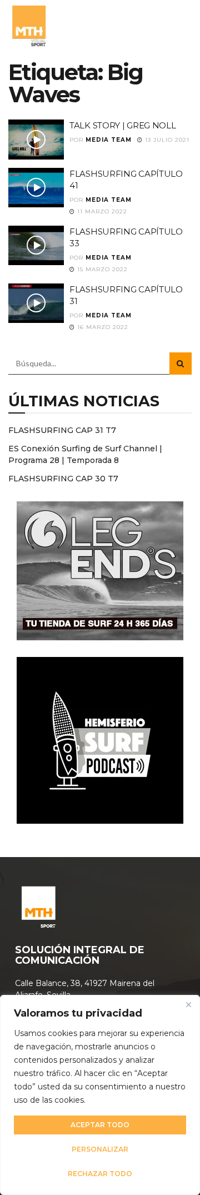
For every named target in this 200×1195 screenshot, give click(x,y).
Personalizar (100, 1149)
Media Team (109, 139)
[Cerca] (188, 1004)
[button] (179, 25)
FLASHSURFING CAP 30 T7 (63, 479)
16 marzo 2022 (101, 327)
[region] (100, 1095)
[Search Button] (180, 363)
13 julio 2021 (166, 139)
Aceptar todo (100, 1125)
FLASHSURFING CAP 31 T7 (62, 430)
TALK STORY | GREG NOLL (122, 125)
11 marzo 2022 (101, 211)
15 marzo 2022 (101, 269)
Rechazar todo (100, 1173)
